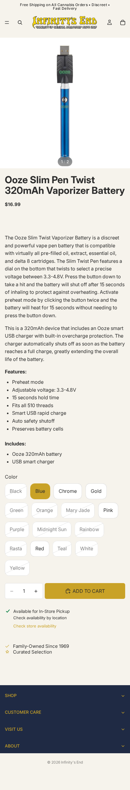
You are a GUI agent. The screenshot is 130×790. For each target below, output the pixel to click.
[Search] (20, 22)
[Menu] (7, 22)
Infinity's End (72, 762)
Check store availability (34, 625)
